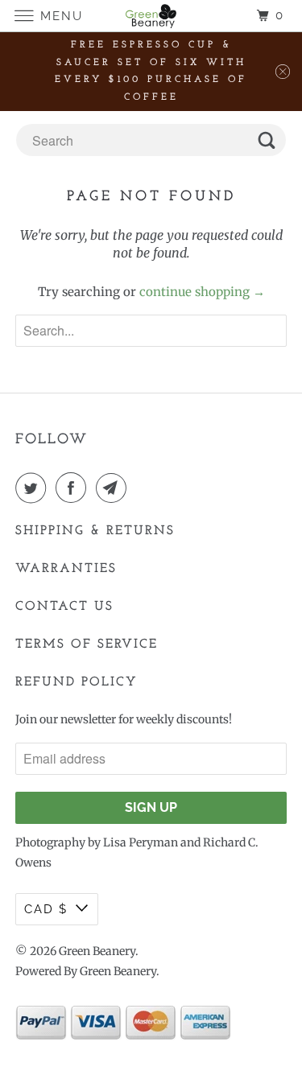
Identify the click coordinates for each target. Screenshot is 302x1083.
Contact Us (64, 606)
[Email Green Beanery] (114, 487)
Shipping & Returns (95, 531)
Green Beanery (97, 951)
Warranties (66, 568)
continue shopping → (202, 291)
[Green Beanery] (151, 15)
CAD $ (46, 909)
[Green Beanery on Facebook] (74, 487)
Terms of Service (86, 644)
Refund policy (76, 682)
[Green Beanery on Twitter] (33, 487)
